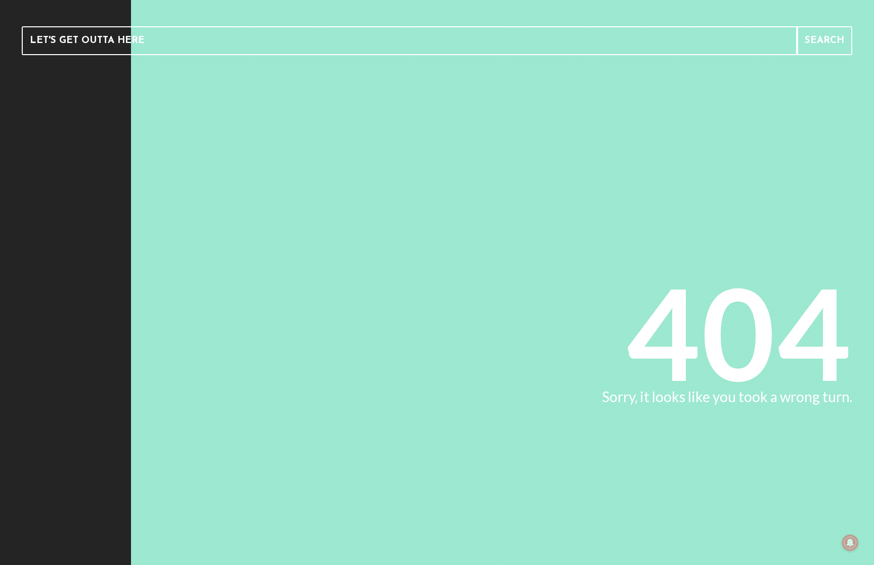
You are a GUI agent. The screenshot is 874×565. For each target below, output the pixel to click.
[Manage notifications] (850, 543)
